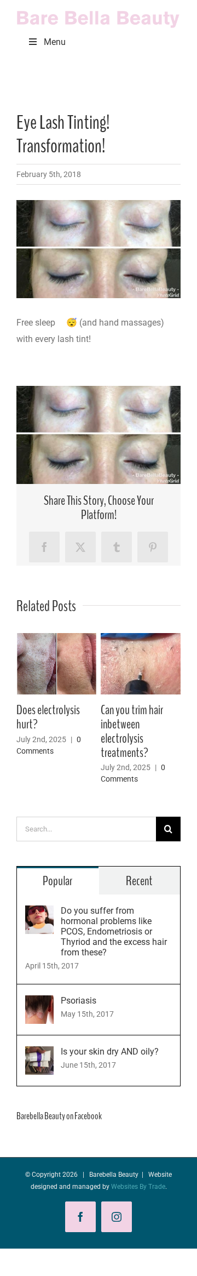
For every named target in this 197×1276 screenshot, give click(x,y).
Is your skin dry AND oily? (110, 1051)
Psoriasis (78, 1000)
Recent (139, 881)
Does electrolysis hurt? (48, 717)
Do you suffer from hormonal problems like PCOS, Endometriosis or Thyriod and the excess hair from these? (114, 931)
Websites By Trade (138, 1186)
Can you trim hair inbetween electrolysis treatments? (132, 731)
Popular (57, 881)
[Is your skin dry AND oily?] (39, 1054)
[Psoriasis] (39, 1003)
